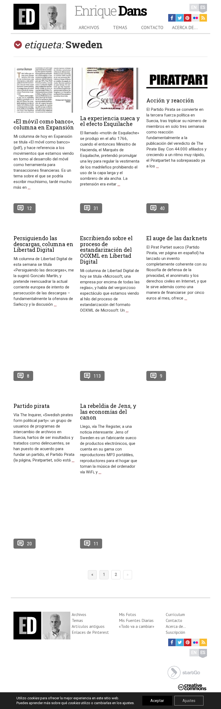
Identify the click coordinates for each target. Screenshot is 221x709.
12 (29, 208)
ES (202, 7)
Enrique (110, 10)
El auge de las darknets (176, 238)
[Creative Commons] (192, 686)
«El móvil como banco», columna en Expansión (43, 124)
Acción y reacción (170, 100)
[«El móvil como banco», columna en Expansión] (44, 90)
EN (194, 7)
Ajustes (188, 700)
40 (162, 208)
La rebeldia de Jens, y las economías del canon (108, 411)
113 (97, 376)
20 (29, 543)
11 (96, 543)
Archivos (89, 27)
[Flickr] (195, 18)
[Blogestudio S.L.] (183, 672)
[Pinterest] (187, 18)
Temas (120, 27)
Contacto (152, 27)
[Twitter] (180, 18)
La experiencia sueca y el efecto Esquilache (110, 121)
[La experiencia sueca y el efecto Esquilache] (110, 88)
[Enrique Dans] (39, 17)
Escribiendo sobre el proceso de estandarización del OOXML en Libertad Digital (106, 250)
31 (96, 208)
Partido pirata (31, 405)
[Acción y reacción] (177, 80)
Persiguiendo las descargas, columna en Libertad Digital (43, 244)
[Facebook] (172, 18)
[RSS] (203, 18)
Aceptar (157, 700)
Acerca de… (185, 27)
